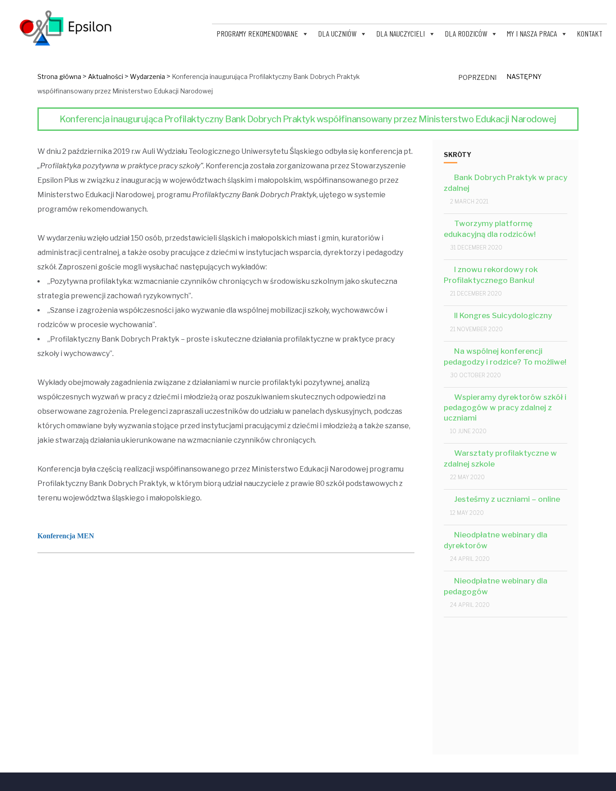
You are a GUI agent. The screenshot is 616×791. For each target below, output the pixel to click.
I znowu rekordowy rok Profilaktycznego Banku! (491, 275)
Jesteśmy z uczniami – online (507, 499)
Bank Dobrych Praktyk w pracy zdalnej (505, 183)
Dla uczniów (337, 33)
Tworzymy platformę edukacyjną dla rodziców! (490, 229)
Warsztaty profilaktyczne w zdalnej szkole (500, 458)
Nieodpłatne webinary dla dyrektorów (495, 540)
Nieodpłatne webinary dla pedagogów (495, 586)
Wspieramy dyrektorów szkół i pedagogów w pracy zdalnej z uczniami (505, 408)
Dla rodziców (466, 33)
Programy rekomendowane (257, 33)
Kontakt (589, 33)
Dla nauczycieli (400, 33)
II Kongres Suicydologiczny (503, 315)
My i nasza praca (532, 33)
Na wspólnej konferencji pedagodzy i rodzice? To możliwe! (505, 356)
